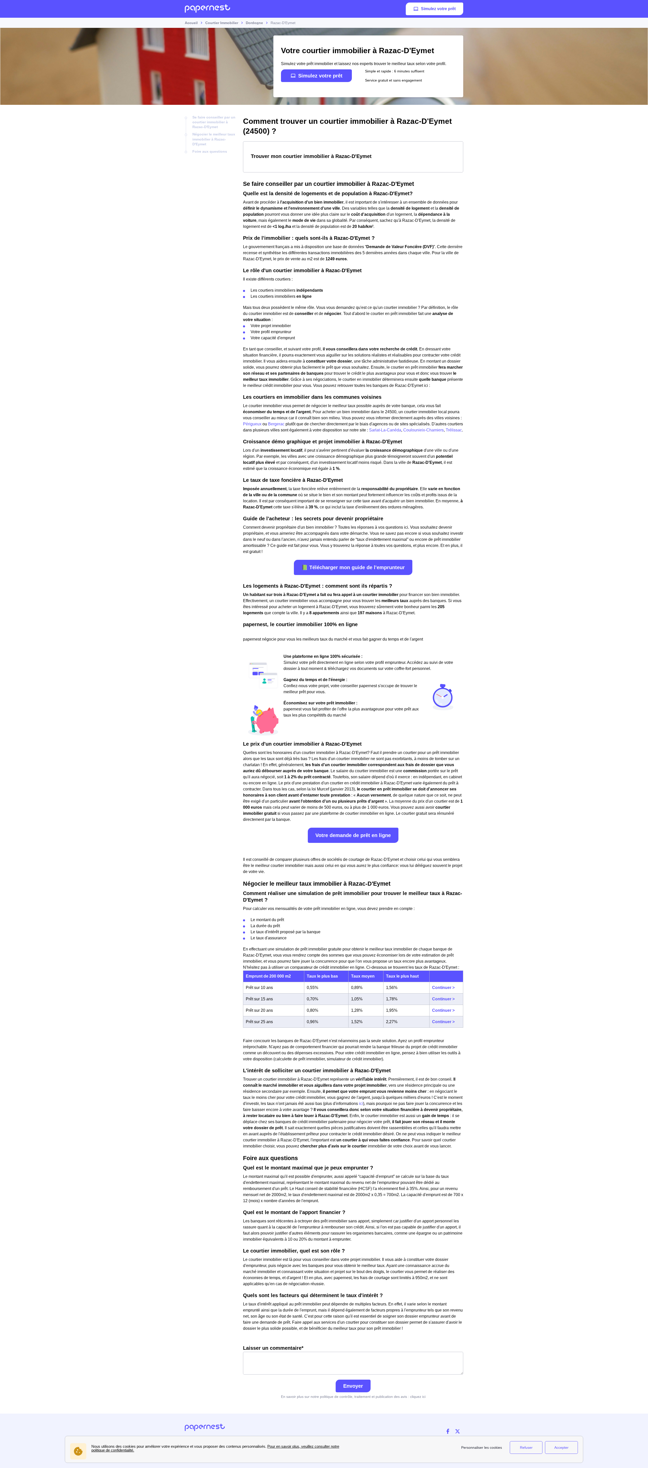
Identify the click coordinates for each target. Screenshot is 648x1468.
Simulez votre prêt (438, 9)
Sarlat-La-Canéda (385, 430)
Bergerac (276, 424)
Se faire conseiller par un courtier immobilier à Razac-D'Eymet (213, 122)
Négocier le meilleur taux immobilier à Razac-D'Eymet (213, 139)
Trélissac (454, 430)
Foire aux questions (209, 151)
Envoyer (353, 1386)
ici (361, 1103)
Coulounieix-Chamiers (423, 430)
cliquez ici (418, 1397)
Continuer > (443, 987)
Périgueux (252, 424)
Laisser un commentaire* (273, 1348)
